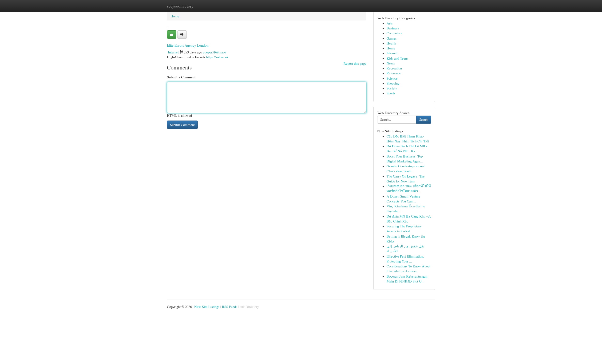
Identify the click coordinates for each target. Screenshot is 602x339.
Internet (173, 52)
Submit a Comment (181, 77)
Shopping (393, 83)
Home (174, 16)
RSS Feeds (229, 306)
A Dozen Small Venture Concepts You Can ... (403, 198)
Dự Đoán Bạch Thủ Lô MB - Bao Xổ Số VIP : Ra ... (407, 148)
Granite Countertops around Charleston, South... (406, 168)
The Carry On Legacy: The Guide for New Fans (406, 178)
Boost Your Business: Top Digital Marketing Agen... (405, 158)
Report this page (355, 63)
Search (423, 119)
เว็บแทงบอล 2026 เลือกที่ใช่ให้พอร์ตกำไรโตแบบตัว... (409, 188)
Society (392, 88)
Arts (390, 23)
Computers (394, 33)
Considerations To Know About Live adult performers (408, 268)
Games (392, 38)
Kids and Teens (397, 58)
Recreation (394, 68)
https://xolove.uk (217, 57)
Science (392, 78)
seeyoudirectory (180, 6)
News (391, 63)
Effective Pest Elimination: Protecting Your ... (405, 258)
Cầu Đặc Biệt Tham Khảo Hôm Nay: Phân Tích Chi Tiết (408, 138)
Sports (391, 93)
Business (393, 28)
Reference (394, 73)
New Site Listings (206, 306)
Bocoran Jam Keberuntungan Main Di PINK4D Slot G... (407, 278)
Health (391, 43)
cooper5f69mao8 (214, 52)
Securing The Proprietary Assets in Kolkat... (404, 228)
